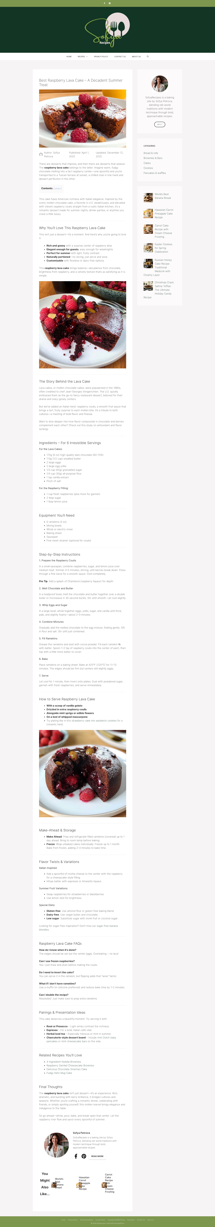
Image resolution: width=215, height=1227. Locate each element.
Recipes (81, 56)
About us (136, 56)
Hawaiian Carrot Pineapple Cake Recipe (84, 1183)
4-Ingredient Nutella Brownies (64, 1061)
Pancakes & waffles (155, 172)
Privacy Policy (101, 56)
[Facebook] (104, 3)
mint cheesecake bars (74, 1041)
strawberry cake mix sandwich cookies (94, 720)
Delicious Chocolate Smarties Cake (67, 1069)
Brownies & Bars (153, 158)
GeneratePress (119, 1223)
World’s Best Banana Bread (59, 1183)
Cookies (148, 168)
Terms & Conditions (86, 1220)
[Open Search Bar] (148, 56)
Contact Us (120, 56)
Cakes (147, 163)
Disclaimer (131, 1220)
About (159, 124)
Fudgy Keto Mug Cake (59, 1072)
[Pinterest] (110, 3)
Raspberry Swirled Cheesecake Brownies (70, 1065)
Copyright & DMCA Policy (116, 1220)
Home (69, 56)
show (57, 188)
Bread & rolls (151, 153)
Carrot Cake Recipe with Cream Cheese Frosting (109, 1183)
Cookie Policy (100, 1220)
